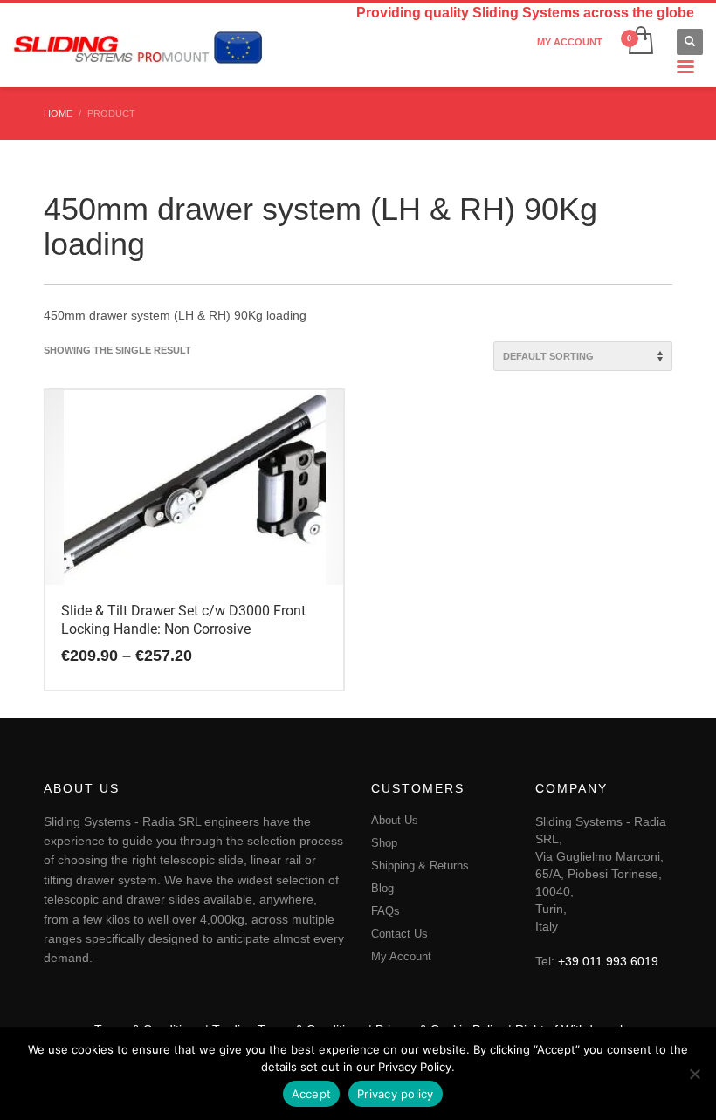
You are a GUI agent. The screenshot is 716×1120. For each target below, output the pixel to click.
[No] (694, 1073)
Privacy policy (395, 1094)
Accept (312, 1094)
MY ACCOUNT (569, 42)
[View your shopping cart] (639, 41)
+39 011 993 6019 (608, 961)
